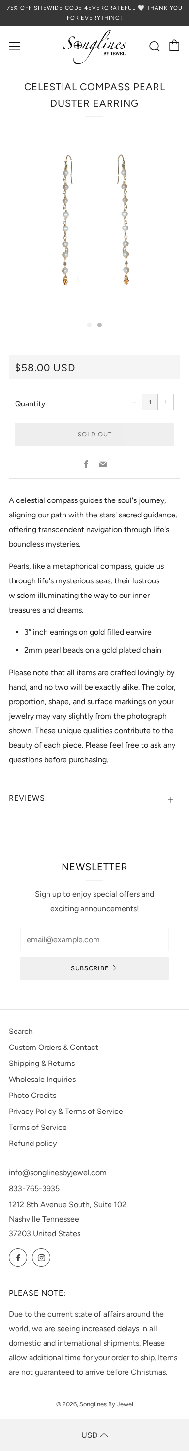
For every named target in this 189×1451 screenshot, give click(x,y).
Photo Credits (32, 1095)
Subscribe (90, 968)
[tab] (89, 325)
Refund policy (33, 1143)
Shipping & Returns (42, 1063)
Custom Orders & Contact (53, 1047)
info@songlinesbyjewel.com (58, 1172)
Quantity (30, 403)
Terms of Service (38, 1127)
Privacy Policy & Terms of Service (66, 1111)
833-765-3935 (34, 1188)
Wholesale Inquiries (42, 1079)
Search (21, 1031)
